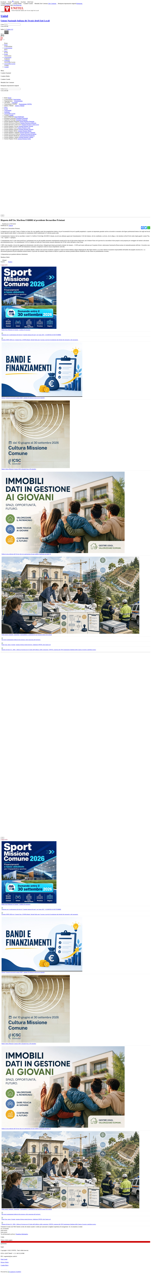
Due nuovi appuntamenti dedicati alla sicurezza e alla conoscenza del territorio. (21, 639)
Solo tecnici (4, 1232)
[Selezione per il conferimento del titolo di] (2, 333)
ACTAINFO (17, 1272)
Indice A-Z (10, 29)
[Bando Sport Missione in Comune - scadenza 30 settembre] (29, 328)
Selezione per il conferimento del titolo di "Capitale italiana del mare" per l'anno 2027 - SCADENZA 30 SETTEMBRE (31, 334)
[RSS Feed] (34, 2)
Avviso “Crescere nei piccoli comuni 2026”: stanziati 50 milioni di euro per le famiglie (23, 397)
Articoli (11, 225)
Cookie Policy (5, 1265)
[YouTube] (27, 2)
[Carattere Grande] (33, 3)
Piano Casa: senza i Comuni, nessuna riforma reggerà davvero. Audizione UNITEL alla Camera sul (26, 644)
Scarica (3, 262)
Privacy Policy (5, 1262)
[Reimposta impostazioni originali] (1, 87)
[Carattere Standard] (11, 3)
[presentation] (1, 215)
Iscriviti (7, 5)
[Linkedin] (20, 2)
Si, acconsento (5, 1228)
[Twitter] (13, 2)
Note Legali (4, 1259)
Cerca (2, 24)
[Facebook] (7, 2)
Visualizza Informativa (22, 1234)
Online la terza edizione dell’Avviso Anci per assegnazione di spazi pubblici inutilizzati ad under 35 (26, 554)
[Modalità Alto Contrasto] (1, 84)
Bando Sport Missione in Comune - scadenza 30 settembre (16, 329)
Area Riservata (17, 5)
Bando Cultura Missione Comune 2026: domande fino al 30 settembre (19, 469)
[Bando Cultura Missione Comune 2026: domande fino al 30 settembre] (36, 467)
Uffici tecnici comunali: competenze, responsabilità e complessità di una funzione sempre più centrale (27, 634)
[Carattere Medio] (22, 3)
